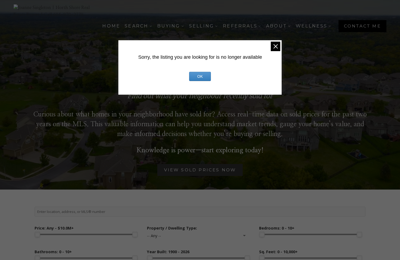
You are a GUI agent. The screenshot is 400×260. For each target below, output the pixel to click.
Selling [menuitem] (201, 26)
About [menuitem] (276, 26)
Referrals (240, 26)
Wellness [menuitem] (312, 26)
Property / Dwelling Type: (172, 228)
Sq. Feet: (278, 251)
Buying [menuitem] (168, 26)
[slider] (37, 234)
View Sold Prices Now (200, 169)
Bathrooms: (53, 251)
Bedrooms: (276, 228)
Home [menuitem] (111, 26)
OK (200, 76)
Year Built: (168, 251)
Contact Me (362, 26)
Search (136, 26)
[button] (362, 26)
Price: (54, 228)
